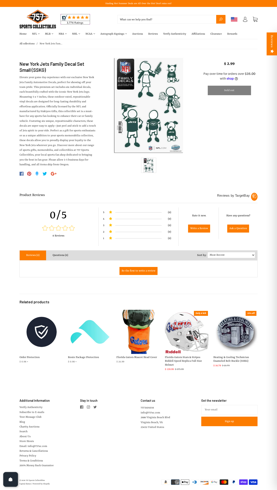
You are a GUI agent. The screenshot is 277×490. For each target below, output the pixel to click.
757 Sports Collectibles (35, 480)
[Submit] (220, 19)
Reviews (153, 33)
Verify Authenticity (174, 33)
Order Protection (29, 357)
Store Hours (26, 441)
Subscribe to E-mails (31, 412)
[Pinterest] (29, 174)
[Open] (10, 479)
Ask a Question (238, 228)
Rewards (232, 33)
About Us (25, 436)
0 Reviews (58, 235)
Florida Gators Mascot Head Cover (136, 357)
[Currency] (234, 19)
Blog (22, 422)
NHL (75, 33)
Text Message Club (30, 417)
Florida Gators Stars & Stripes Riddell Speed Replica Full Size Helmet (183, 361)
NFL (35, 33)
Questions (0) (60, 255)
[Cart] (255, 19)
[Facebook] (21, 174)
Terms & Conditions (31, 460)
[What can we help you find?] (171, 19)
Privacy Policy (27, 455)
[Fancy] (37, 174)
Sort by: (201, 255)
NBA (62, 33)
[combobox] (171, 19)
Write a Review (199, 228)
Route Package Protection (83, 357)
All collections (27, 43)
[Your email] (229, 409)
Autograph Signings (112, 33)
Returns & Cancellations (33, 451)
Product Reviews (32, 195)
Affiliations (198, 33)
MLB (48, 33)
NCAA (89, 33)
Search (23, 431)
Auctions (137, 33)
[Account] (245, 20)
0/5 (58, 215)
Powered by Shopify (41, 484)
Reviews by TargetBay (233, 195)
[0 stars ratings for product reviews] (58, 228)
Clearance (216, 33)
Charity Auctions (29, 426)
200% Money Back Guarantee (36, 465)
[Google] (54, 174)
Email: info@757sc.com (33, 446)
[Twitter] (45, 174)
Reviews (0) (33, 255)
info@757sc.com (150, 412)
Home (23, 33)
